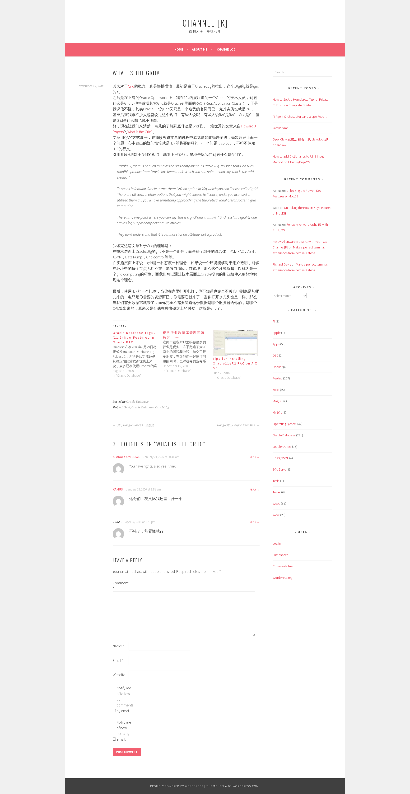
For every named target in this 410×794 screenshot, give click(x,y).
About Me (199, 49)
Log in (277, 543)
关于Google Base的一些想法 (135, 425)
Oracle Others (282, 446)
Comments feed (283, 566)
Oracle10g (162, 407)
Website (119, 674)
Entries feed (281, 555)
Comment (120, 585)
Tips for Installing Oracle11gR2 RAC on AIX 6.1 (235, 363)
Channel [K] (205, 22)
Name (118, 646)
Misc (276, 390)
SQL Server (280, 469)
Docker (277, 367)
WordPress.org (283, 577)
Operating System (285, 424)
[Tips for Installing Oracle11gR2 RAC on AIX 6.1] (235, 343)
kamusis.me (281, 128)
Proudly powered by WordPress (176, 786)
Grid (131, 86)
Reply (253, 457)
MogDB (278, 401)
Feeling (277, 378)
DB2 (275, 355)
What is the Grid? (140, 131)
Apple (276, 333)
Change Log (226, 49)
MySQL (277, 412)
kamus (118, 489)
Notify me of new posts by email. (123, 731)
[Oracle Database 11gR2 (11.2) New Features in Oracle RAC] (138, 354)
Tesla (276, 481)
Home (178, 49)
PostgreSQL (281, 458)
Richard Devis (282, 264)
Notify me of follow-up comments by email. (124, 699)
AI (274, 321)
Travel (276, 492)
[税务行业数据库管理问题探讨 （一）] (188, 351)
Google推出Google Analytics (236, 425)
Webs (276, 503)
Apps (276, 344)
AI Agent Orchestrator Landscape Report (299, 116)
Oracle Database (137, 401)
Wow (276, 515)
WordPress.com (246, 786)
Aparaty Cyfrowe (126, 457)
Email (118, 660)
